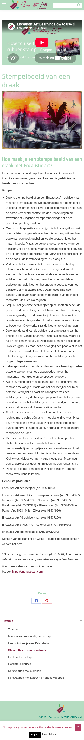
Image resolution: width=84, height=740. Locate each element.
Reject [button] (34, 734)
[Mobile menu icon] (4, 5)
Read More (48, 734)
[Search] (78, 5)
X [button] (78, 727)
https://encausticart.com (27, 571)
